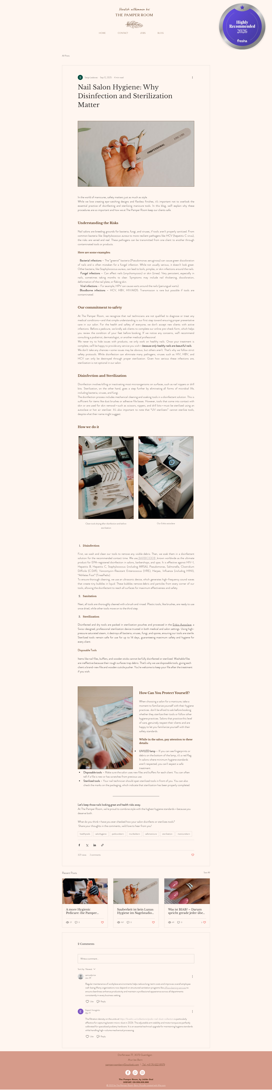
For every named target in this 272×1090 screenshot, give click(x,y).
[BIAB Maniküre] (187, 891)
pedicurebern (118, 833)
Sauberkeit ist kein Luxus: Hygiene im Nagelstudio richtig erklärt (135, 911)
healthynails (85, 833)
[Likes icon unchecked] (87, 1001)
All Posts (66, 55)
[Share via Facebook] (79, 845)
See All (207, 872)
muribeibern (134, 833)
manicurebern (184, 833)
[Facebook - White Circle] (127, 1072)
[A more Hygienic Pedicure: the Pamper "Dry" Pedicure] (85, 891)
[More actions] (192, 77)
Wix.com (162, 1085)
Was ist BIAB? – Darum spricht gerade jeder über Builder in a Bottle (186, 911)
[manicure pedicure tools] (136, 891)
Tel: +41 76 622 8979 (153, 1064)
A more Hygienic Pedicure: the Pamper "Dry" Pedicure (81, 911)
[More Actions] (192, 976)
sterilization (167, 833)
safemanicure (151, 833)
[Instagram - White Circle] (142, 1072)
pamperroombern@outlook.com (122, 1064)
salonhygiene (101, 833)
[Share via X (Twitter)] (86, 845)
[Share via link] (102, 845)
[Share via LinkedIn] (94, 845)
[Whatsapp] (135, 1072)
